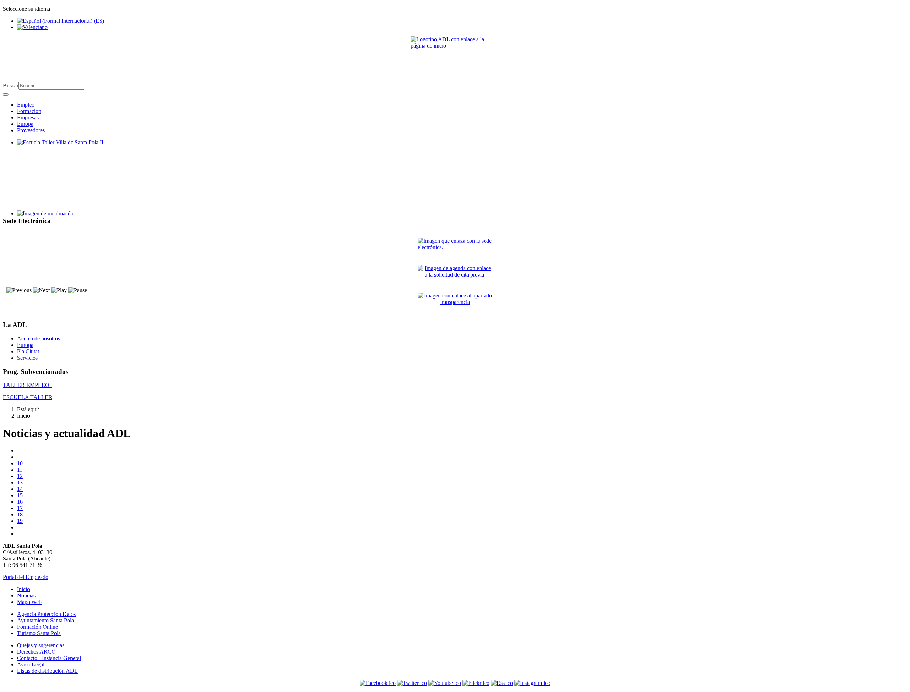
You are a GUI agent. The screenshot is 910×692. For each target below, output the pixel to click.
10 (20, 463)
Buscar (10, 85)
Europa (25, 124)
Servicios (27, 358)
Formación (29, 111)
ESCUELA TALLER (27, 397)
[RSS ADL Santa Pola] (502, 683)
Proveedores (31, 130)
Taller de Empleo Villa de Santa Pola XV (63, 220)
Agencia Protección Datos (46, 614)
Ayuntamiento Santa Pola (45, 620)
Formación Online (37, 627)
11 (19, 470)
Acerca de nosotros (38, 339)
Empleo (25, 105)
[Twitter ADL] (412, 683)
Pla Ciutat (28, 351)
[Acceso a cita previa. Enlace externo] (455, 276)
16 (20, 502)
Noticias (26, 595)
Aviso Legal (30, 664)
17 (20, 508)
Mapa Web (29, 602)
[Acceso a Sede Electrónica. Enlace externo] (455, 248)
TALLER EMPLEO (27, 385)
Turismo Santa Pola (39, 633)
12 (20, 476)
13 (20, 482)
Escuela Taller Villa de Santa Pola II (57, 149)
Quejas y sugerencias (40, 645)
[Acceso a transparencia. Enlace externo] (455, 303)
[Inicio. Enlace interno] (455, 56)
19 (20, 521)
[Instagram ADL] (532, 683)
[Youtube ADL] (444, 683)
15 (20, 495)
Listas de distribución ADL (47, 671)
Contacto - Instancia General (49, 658)
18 (20, 514)
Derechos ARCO (36, 652)
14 (20, 489)
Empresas (28, 117)
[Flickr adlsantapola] (475, 683)
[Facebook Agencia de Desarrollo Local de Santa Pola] (378, 683)
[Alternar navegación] (6, 94)
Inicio (23, 589)
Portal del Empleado (25, 577)
